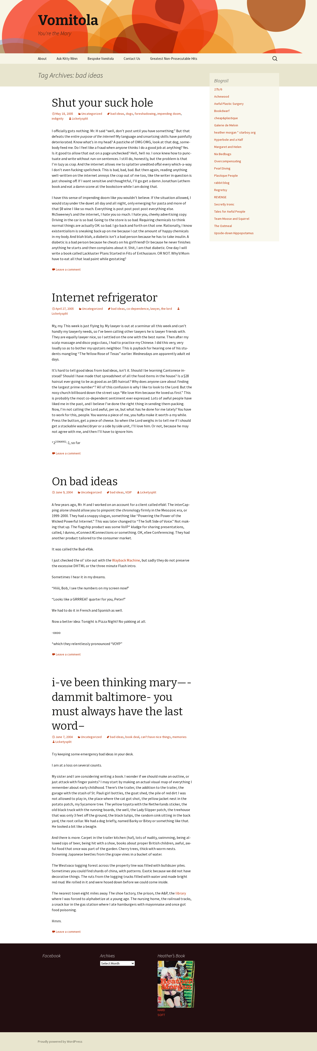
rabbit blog (222, 183)
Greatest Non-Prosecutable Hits (173, 58)
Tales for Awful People (229, 211)
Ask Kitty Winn (67, 58)
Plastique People (226, 175)
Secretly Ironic (224, 204)
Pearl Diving (222, 168)
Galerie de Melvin (226, 125)
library (180, 893)
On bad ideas (85, 481)
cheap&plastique (226, 118)
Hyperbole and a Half (228, 139)
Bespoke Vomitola (100, 58)
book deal (132, 737)
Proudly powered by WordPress (60, 1041)
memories (179, 737)
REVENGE (220, 197)
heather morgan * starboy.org (235, 132)
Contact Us (132, 58)
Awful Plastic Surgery (229, 104)
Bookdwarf (222, 111)
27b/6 (218, 89)
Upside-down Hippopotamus (234, 233)
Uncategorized (91, 114)
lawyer (154, 309)
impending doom (169, 114)
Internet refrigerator (104, 297)
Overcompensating (227, 161)
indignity (58, 118)
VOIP (128, 492)
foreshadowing (145, 114)
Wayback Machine (126, 560)
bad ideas (117, 114)
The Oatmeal (223, 226)
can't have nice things (156, 737)
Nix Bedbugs (222, 154)
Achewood (221, 96)
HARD (161, 1010)
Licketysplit (80, 118)
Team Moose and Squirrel (231, 219)
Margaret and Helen (227, 147)
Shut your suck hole (102, 103)
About (42, 58)
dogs (129, 114)
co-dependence (137, 309)
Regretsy (220, 190)
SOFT (161, 1015)
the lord (166, 309)
